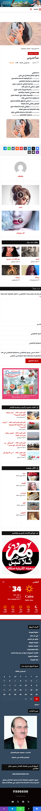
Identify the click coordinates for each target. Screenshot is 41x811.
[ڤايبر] (37, 152)
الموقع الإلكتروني (35, 343)
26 (15, 694)
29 (37, 699)
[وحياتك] (30, 270)
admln (34, 63)
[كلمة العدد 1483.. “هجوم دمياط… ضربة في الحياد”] (33, 436)
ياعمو (37, 259)
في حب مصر (34, 636)
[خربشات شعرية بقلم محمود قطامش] (20, 3)
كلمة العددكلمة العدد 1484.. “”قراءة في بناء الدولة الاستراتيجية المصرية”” (14, 425)
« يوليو (37, 704)
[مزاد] (33, 476)
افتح (24, 503)
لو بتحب (23, 493)
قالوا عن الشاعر (33, 639)
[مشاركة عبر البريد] (33, 152)
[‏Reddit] (17, 148)
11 (20, 685)
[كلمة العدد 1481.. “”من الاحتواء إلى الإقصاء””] (33, 456)
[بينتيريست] (21, 148)
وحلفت (17, 277)
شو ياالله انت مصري (13, 259)
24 (26, 694)
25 (20, 694)
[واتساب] (9, 148)
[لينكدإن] (29, 148)
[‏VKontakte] (13, 148)
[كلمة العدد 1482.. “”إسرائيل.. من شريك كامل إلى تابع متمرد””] (33, 446)
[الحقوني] (33, 516)
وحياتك (37, 277)
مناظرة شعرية (33, 656)
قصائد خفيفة (33, 642)
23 (31, 694)
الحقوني (23, 513)
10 (26, 685)
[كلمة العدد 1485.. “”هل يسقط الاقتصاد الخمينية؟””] (33, 416)
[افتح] (33, 506)
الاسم (39, 324)
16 (31, 690)
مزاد (24, 473)
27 (10, 694)
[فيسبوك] (37, 148)
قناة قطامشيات (32, 649)
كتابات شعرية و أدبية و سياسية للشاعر (24, 653)
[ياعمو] (30, 252)
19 (15, 690)
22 (37, 694)
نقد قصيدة (34, 660)
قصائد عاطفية (25, 48)
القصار (23, 483)
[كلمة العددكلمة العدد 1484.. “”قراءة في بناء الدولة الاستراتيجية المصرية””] (33, 425)
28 (4, 694)
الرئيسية (34, 48)
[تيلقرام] (5, 148)
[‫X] (33, 148)
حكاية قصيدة (33, 632)
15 (37, 690)
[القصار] (33, 486)
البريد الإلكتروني (36, 333)
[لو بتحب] (33, 496)
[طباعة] (29, 152)
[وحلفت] (11, 270)
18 (20, 690)
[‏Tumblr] (25, 148)
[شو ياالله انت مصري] (11, 252)
